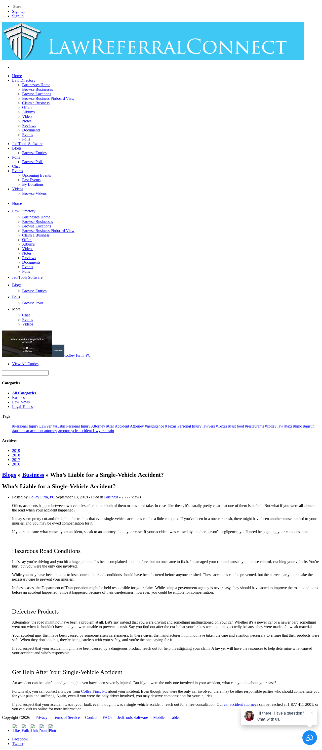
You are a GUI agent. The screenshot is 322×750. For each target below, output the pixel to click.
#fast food (236, 426)
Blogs (9, 475)
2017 (16, 459)
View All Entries (25, 364)
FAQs (107, 717)
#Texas (221, 426)
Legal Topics (22, 406)
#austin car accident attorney (34, 431)
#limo (297, 426)
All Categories (24, 393)
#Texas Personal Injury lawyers (190, 426)
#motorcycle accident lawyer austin (86, 431)
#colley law (274, 426)
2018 (16, 455)
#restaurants (254, 426)
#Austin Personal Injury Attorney (79, 426)
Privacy (41, 717)
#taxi (288, 426)
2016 (16, 464)
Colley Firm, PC (77, 355)
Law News (21, 402)
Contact (91, 717)
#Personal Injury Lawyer (32, 426)
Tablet (175, 717)
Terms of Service (66, 717)
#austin (308, 426)
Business (19, 397)
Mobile (159, 717)
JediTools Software (132, 717)
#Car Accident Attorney (125, 426)
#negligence (154, 426)
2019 (16, 450)
